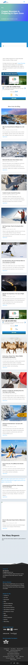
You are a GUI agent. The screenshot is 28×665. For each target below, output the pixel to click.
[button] (3, 88)
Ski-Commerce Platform (9, 607)
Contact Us (6, 595)
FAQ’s (5, 601)
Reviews (5, 619)
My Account (6, 599)
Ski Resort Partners (8, 605)
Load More (14, 561)
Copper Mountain (21, 63)
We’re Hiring (6, 621)
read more (5, 136)
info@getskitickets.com (8, 572)
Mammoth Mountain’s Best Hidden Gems (13, 159)
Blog (2, 7)
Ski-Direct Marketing (8, 603)
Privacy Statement (8, 617)
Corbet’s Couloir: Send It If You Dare (11, 193)
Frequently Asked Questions (14, 573)
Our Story (6, 597)
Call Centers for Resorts (9, 609)
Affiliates (5, 615)
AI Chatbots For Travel (9, 611)
